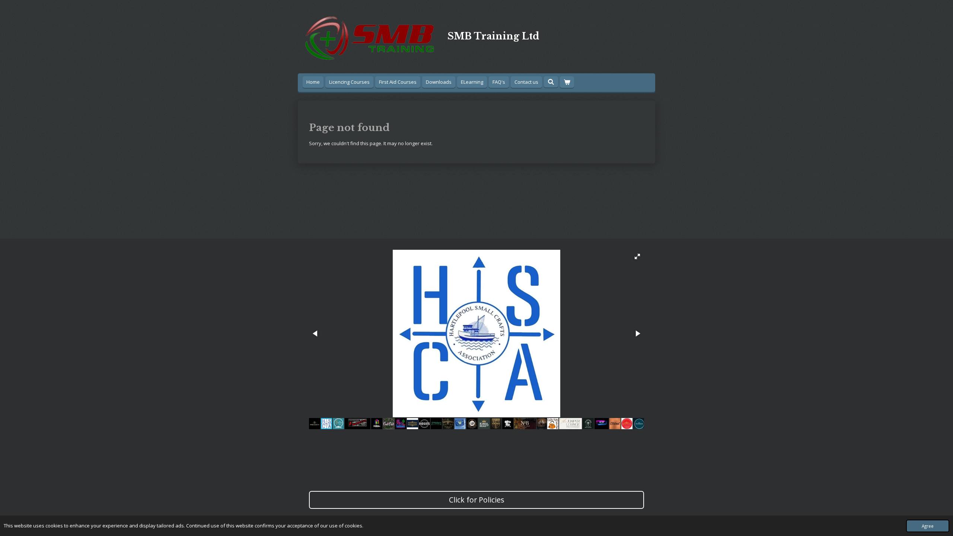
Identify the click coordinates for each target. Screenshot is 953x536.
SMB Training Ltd (493, 36)
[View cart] (567, 82)
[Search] (551, 81)
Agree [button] (928, 526)
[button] (637, 256)
